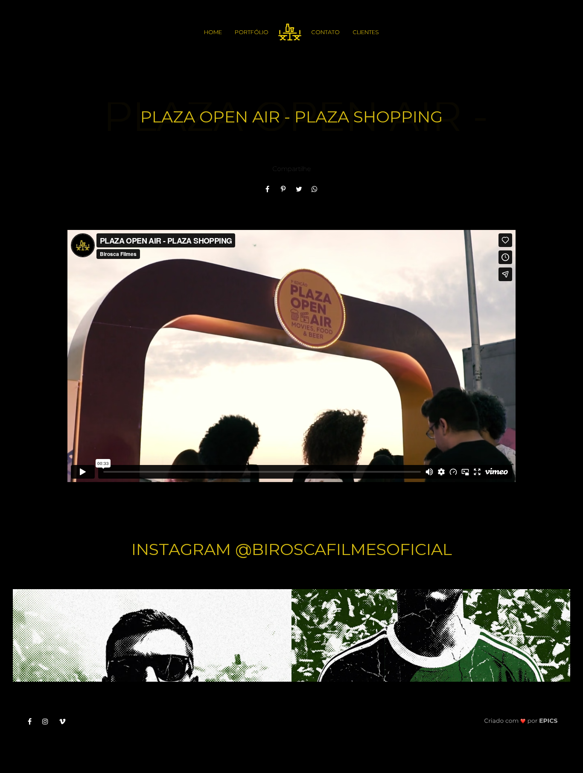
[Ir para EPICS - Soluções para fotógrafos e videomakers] (520, 720)
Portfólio (251, 32)
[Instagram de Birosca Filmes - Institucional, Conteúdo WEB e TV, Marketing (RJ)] (48, 721)
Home (213, 32)
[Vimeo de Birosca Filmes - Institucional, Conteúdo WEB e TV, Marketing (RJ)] (65, 721)
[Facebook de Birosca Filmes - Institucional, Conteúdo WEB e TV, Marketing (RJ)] (33, 721)
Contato (325, 32)
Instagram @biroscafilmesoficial (291, 549)
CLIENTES (366, 32)
